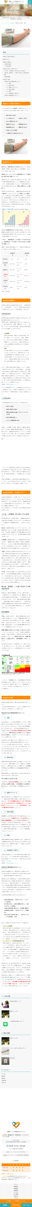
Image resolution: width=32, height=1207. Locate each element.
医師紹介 (16, 1186)
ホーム (16, 1184)
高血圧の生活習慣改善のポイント (13, 81)
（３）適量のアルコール (11, 87)
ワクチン (4, 1074)
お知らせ (4, 1082)
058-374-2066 (17, 1145)
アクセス (27, 1205)
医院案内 (16, 1188)
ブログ (16, 1198)
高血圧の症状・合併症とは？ (10, 68)
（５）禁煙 (8, 91)
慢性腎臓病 (7, 76)
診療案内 (16, 1190)
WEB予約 (16, 1205)
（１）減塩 (8, 83)
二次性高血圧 (8, 66)
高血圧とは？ (6, 59)
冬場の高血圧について (12, 384)
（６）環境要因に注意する (12, 93)
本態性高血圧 (8, 64)
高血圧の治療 (6, 79)
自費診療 (4, 1080)
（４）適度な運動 (9, 89)
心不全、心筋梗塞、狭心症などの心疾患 (15, 70)
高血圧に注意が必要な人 (9, 56)
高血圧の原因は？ (7, 62)
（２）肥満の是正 (9, 85)
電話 (6, 1205)
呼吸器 (3, 1076)
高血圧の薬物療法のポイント (12, 95)
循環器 (3, 1078)
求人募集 (16, 1194)
